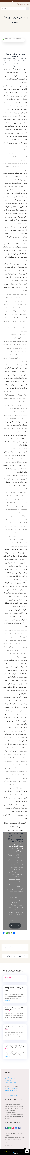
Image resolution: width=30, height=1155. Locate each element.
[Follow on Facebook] (6, 1128)
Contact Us (8, 1080)
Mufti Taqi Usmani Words (11, 1088)
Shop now (15, 925)
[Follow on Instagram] (13, 1128)
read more (7, 980)
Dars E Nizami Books (10, 1082)
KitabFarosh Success (10, 1093)
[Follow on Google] (16, 1128)
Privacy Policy (8, 1077)
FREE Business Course (11, 1095)
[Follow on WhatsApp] (9, 1128)
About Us (7, 1075)
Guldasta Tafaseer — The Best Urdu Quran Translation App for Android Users (14, 989)
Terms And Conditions (11, 1079)
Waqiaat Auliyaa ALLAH (11, 1090)
